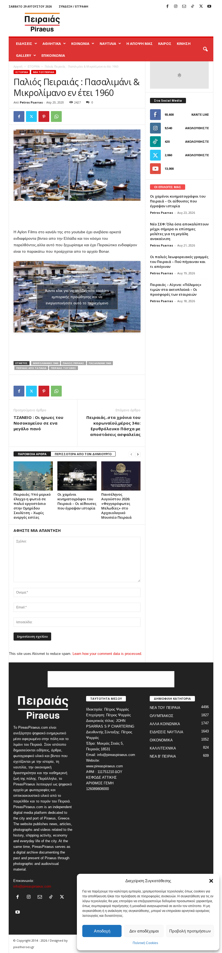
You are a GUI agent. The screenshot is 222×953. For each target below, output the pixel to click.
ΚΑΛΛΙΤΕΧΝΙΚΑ (163, 748)
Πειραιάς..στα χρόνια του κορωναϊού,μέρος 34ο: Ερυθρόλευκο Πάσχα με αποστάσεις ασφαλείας (113, 426)
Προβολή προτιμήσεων (190, 931)
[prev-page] (131, 454)
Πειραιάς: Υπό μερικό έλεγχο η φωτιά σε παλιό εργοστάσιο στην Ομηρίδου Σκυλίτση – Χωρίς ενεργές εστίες (32, 506)
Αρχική (18, 66)
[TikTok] (192, 7)
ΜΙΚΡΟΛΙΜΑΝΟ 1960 (45, 363)
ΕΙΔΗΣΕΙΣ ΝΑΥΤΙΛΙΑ (166, 732)
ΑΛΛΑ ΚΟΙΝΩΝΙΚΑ (165, 724)
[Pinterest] (43, 116)
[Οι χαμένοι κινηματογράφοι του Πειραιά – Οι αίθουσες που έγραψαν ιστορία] (77, 476)
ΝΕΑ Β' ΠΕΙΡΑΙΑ (163, 756)
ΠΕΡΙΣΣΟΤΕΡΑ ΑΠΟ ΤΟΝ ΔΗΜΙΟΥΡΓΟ (83, 454)
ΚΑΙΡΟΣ (164, 43)
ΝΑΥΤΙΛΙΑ (108, 43)
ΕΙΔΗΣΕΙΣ (24, 43)
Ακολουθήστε (197, 128)
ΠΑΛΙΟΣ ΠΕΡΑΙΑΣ (73, 363)
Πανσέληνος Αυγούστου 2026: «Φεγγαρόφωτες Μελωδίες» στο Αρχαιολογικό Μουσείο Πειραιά (116, 506)
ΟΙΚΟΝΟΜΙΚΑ (161, 740)
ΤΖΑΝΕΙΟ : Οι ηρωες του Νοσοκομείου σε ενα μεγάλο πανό (38, 423)
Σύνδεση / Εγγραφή (73, 6)
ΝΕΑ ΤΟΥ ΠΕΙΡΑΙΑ (43, 72)
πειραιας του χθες (63, 368)
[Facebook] (167, 7)
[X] (201, 7)
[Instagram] (175, 7)
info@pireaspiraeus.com (32, 886)
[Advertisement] (144, 22)
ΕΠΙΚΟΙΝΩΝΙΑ (53, 55)
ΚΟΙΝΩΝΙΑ (80, 43)
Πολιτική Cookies (145, 943)
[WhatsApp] (56, 116)
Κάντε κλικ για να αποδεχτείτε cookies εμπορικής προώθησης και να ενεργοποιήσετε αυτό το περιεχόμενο (77, 296)
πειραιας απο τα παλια (31, 368)
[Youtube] (209, 7)
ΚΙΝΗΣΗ (184, 43)
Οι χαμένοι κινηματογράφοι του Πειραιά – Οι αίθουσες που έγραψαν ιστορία (76, 501)
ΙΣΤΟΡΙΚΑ (34, 66)
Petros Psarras (31, 102)
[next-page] (138, 454)
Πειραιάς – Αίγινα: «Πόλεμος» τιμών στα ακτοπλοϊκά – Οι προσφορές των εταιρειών (175, 289)
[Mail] (184, 7)
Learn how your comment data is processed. (107, 654)
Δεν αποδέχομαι (144, 931)
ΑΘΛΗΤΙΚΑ (52, 43)
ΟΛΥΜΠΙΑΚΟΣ (161, 716)
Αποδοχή (102, 931)
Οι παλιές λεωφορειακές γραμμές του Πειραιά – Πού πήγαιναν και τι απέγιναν (179, 261)
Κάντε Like (200, 114)
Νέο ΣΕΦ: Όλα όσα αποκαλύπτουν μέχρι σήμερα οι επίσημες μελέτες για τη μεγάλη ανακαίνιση (179, 231)
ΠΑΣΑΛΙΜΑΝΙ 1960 (100, 363)
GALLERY (23, 55)
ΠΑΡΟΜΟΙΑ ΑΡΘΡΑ (32, 454)
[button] (211, 881)
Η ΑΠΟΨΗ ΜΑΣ (139, 43)
